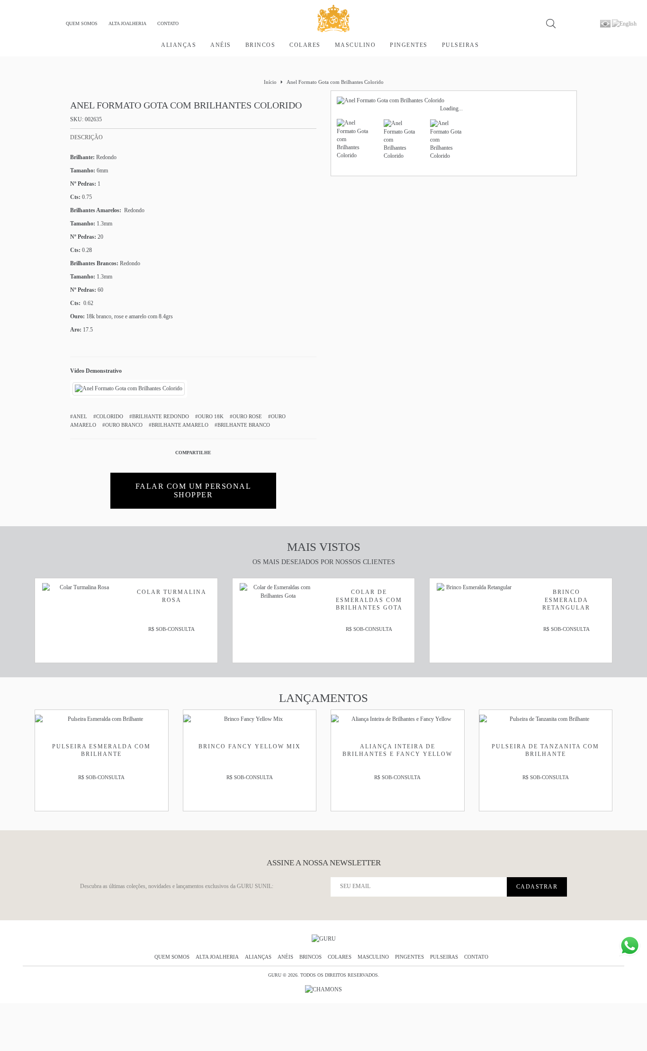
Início (270, 82)
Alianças (178, 45)
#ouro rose (246, 416)
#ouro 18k (209, 416)
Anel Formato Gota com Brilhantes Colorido (335, 82)
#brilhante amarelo (178, 425)
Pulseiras (460, 45)
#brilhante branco (242, 425)
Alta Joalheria (127, 23)
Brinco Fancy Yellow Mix (249, 746)
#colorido (108, 416)
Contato (168, 23)
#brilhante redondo (159, 416)
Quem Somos (82, 23)
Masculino (355, 45)
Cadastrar (537, 886)
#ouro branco (122, 425)
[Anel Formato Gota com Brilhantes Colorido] (128, 388)
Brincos (260, 45)
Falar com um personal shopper (193, 490)
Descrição (86, 137)
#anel (78, 416)
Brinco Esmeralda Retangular (566, 600)
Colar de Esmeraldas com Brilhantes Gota (369, 600)
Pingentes (409, 45)
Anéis (220, 45)
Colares (305, 45)
